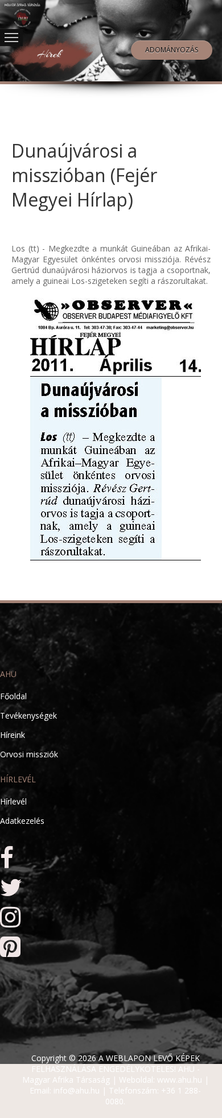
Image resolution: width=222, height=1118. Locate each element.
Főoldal (13, 696)
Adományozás (171, 50)
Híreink (12, 734)
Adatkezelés (22, 820)
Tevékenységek (28, 715)
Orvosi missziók (29, 754)
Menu (11, 37)
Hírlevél (13, 801)
